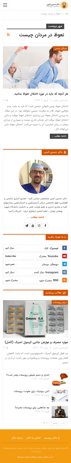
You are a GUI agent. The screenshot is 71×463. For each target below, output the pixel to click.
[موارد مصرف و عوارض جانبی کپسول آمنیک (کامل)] (35, 319)
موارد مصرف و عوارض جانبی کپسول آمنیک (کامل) (36, 342)
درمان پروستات (60, 302)
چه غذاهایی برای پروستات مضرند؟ (32, 408)
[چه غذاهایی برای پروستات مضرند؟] (60, 412)
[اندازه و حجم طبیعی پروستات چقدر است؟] (60, 379)
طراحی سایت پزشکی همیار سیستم (33, 457)
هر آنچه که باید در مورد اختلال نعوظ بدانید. (41, 93)
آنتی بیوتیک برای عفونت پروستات (31, 391)
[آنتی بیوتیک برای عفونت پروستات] (60, 396)
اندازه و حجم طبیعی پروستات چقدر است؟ (27, 375)
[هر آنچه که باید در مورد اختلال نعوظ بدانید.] (35, 67)
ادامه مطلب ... (59, 136)
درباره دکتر (17, 438)
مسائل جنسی (61, 48)
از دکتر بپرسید (51, 438)
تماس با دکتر (33, 438)
